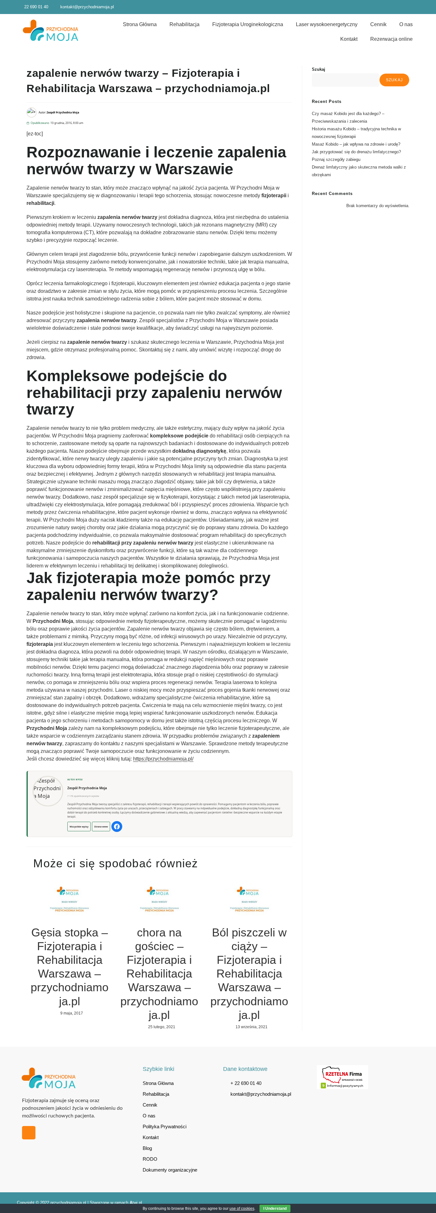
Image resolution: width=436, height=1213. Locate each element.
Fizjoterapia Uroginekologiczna (247, 24)
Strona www (101, 826)
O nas (406, 24)
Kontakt (348, 39)
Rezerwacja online (391, 39)
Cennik (378, 24)
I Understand (275, 1208)
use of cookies (241, 1208)
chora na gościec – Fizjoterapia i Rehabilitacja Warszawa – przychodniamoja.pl (159, 974)
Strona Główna (140, 24)
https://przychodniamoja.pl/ (163, 759)
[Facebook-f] (28, 1132)
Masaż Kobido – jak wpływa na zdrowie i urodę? (356, 144)
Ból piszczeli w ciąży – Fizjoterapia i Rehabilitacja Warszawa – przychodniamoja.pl (249, 974)
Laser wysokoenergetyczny (326, 24)
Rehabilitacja (184, 24)
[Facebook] (116, 826)
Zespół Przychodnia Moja (87, 788)
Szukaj (318, 69)
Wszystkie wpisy (79, 826)
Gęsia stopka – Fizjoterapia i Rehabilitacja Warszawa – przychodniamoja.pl (70, 967)
